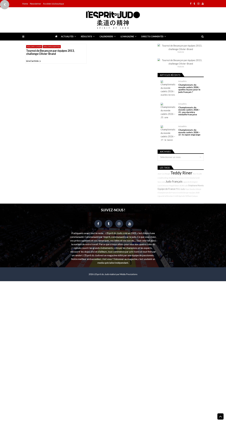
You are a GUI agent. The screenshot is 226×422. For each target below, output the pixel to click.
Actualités (67, 36)
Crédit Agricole (179, 196)
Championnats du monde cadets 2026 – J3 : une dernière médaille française (189, 111)
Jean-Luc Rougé (164, 174)
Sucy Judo (161, 182)
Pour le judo (197, 174)
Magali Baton (174, 186)
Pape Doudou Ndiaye (193, 189)
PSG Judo (180, 189)
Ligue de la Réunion (165, 196)
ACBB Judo (184, 186)
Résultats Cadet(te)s (52, 47)
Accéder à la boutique (53, 3)
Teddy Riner (181, 172)
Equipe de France (166, 188)
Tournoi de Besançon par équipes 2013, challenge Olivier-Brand (50, 52)
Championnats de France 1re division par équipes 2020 (178, 193)
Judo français (173, 181)
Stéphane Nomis (196, 185)
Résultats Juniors (34, 47)
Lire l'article (32, 61)
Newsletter (35, 3)
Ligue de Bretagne (190, 182)
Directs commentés (152, 36)
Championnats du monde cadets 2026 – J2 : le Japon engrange (189, 132)
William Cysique (191, 196)
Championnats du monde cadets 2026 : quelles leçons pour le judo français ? (189, 88)
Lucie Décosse (163, 186)
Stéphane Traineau (176, 178)
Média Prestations (128, 274)
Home (25, 3)
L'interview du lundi (192, 178)
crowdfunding (163, 178)
